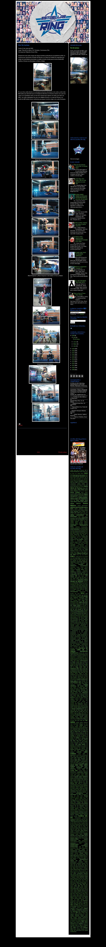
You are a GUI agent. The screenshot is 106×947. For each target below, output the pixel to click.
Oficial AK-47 (73, 802)
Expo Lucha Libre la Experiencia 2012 (79, 670)
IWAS (81, 720)
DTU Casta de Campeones (75, 596)
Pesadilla (72, 819)
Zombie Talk (72, 930)
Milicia (86, 788)
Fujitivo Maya (81, 683)
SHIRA (78, 887)
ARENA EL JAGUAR (74, 497)
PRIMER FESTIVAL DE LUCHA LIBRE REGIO (79, 835)
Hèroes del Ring (73, 707)
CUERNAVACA (73, 574)
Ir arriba (20, 425)
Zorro (83, 930)
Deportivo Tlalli (77, 583)
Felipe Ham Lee (84, 677)
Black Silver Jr (73, 533)
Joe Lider (86, 723)
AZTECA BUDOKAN (74, 529)
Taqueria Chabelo (78, 898)
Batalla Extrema (84, 530)
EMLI (82, 616)
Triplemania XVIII (76, 911)
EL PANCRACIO (79, 611)
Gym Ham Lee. (80, 700)
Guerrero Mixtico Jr (80, 698)
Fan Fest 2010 (79, 674)
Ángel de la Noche (77, 480)
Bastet (80, 530)
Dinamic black (85, 585)
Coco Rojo (77, 558)
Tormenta (86, 904)
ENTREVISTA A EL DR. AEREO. (79, 631)
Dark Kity (82, 577)
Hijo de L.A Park (78, 711)
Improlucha (85, 717)
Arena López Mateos (83, 501)
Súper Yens (81, 897)
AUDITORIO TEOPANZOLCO (79, 525)
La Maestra (83, 735)
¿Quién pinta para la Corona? (77, 470)
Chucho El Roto (78, 550)
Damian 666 (73, 576)
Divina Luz (74, 588)
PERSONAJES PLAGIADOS (81, 817)
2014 (73, 359)
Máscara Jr (76, 784)
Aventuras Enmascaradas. (82, 526)
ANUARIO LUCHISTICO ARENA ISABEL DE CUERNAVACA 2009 (79, 484)
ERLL (71, 646)
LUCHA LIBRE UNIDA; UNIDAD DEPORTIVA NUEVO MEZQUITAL (79, 768)
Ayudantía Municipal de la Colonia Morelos (79, 528)
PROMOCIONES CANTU (79, 844)
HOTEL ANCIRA (79, 716)
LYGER (86, 775)
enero (74, 346)
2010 (73, 367)
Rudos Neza (76, 868)
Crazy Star (85, 573)
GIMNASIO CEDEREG (75, 690)
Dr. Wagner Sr (75, 589)
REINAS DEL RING (76, 860)
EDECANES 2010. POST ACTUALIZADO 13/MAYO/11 (80, 254)
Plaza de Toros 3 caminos (79, 822)
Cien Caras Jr (77, 552)
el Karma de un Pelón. (78, 610)
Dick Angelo (78, 585)
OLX (83, 803)
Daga (86, 574)
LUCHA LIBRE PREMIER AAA (81, 758)
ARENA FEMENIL (83, 497)
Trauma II (81, 908)
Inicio (38, 452)
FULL (86, 683)
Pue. (78, 854)
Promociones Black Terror (79, 843)
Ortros (74, 804)
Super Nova (85, 895)
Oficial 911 (85, 800)
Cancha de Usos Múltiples (76, 539)
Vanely (86, 922)
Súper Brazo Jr (79, 893)
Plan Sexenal (74, 821)
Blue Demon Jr (84, 534)
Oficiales (79, 802)
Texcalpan (86, 902)
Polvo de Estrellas (84, 832)
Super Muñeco (73, 895)
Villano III (77, 925)
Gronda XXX (79, 696)
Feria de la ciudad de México (79, 678)
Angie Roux (72, 482)
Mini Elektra (79, 789)
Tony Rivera (80, 904)
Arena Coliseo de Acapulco (81, 493)
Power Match (79, 834)
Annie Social (80, 482)
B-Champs (83, 529)
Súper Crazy (73, 894)
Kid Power (83, 729)
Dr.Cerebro (72, 590)
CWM (81, 574)
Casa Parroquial (84, 543)
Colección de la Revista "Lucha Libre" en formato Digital (80, 166)
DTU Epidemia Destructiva (77, 597)
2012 (73, 363)
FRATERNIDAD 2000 (75, 682)
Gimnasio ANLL (84, 688)
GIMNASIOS (85, 692)
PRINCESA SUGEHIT (83, 836)
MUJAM (86, 795)
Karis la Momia (79, 727)
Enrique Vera (81, 621)
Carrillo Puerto (81, 542)
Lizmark (72, 742)
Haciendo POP (73, 703)
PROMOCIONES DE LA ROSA (79, 846)
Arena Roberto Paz (83, 511)
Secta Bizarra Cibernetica (75, 883)
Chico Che (81, 549)
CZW (84, 574)
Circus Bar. (78, 554)
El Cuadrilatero (77, 606)
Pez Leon (81, 819)
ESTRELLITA (81, 664)
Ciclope (71, 552)
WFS (71, 927)
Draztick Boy (73, 593)
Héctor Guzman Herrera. (83, 705)
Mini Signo (85, 789)
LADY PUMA (77, 739)
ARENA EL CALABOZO (83, 496)
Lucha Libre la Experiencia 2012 (80, 756)
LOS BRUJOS (78, 745)
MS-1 (82, 795)
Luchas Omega (84, 773)
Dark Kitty (77, 577)
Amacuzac (82, 477)
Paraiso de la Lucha (83, 811)
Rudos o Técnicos (83, 868)
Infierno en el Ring (81, 719)
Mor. (80, 794)
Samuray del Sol (76, 878)
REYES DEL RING (80, 867)
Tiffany (71, 903)
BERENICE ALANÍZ (79, 532)
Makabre (72, 778)
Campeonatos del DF (75, 537)
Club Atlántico (85, 554)
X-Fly (78, 927)
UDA (77, 912)
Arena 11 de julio (83, 485)
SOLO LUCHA (85, 889)
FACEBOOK (72, 674)
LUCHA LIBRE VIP (82, 769)
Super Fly (85, 894)
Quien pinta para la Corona (76, 855)
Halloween (80, 704)
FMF (87, 681)
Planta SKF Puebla (81, 821)
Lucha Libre (85, 749)
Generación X (77, 688)
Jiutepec (81, 724)
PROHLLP (76, 841)
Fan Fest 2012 (73, 675)
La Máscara (77, 736)
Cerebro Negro (82, 547)
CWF (79, 574)
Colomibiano (72, 567)
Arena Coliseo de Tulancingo (77, 495)
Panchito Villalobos (74, 808)
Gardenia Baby (81, 687)
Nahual (77, 797)
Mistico (77, 790)
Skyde (75, 889)
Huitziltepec (72, 717)
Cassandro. (73, 544)
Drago (86, 590)
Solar (80, 889)
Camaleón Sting (84, 535)
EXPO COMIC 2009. (80, 665)
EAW (80, 603)
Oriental (86, 803)
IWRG (72, 722)
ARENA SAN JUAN (75, 512)
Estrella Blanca (79, 661)
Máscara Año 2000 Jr (76, 783)
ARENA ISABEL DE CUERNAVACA (79, 499)
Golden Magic (76, 695)
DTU (82, 593)
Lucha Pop (74, 770)
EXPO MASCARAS (84, 670)
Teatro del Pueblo (74, 899)
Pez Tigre (86, 819)
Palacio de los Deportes (77, 806)
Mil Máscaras (82, 788)
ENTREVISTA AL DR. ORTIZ (76, 643)
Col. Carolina (78, 559)
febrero (75, 344)
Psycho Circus (84, 853)
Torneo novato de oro (82, 907)
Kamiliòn (80, 726)
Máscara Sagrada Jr (83, 784)
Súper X (76, 897)
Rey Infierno (85, 865)
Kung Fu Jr (79, 730)
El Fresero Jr (84, 606)
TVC (74, 912)
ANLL (76, 482)
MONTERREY (73, 792)
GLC (71, 695)
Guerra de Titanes (79, 697)
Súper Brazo (72, 893)
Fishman (83, 681)
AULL (72, 526)
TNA (84, 903)
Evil (74, 665)
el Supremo (79, 614)
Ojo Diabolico (85, 802)
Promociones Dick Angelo (76, 848)
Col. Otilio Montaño (81, 560)
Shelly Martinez (84, 885)
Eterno (71, 665)
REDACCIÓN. (73, 859)
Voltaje (81, 926)
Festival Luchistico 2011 (82, 679)
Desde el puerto (84, 582)
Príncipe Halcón (81, 838)
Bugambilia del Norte (75, 535)
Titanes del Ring (76, 903)
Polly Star (78, 832)
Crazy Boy (79, 573)
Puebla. (83, 854)
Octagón (77, 800)
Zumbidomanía (73, 931)
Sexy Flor (77, 884)
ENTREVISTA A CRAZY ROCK (76, 628)
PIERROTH (72, 820)
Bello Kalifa (72, 532)
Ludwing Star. (73, 775)
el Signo (74, 614)
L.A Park (84, 730)
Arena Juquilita (80, 500)
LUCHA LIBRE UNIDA (83, 763)
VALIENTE (82, 922)
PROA (86, 838)
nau (84, 797)
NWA (74, 801)
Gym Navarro (81, 701)
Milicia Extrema (73, 789)
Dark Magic (72, 578)
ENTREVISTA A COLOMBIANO (81, 626)
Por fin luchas (23, 45)
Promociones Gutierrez (83, 841)
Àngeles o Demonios (74, 481)
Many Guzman (73, 779)
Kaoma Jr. (85, 726)
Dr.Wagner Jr (80, 590)
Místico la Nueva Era (83, 790)
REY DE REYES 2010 (79, 864)
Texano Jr (81, 902)
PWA (87, 854)
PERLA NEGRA (73, 816)
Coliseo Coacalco (74, 563)
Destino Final (82, 584)
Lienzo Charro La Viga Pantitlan (80, 741)
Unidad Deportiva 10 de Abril (81, 913)
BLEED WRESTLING (75, 534)
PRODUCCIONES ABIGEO (79, 839)
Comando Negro (80, 569)
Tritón (71, 912)
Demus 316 (75, 580)
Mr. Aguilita (84, 794)
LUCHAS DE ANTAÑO (75, 773)
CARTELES (77, 543)
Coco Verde (83, 558)
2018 (73, 350)
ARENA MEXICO (75, 503)
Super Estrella (80, 894)
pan (87, 807)
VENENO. (81, 923)
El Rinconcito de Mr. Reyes (80, 613)
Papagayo (77, 811)
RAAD (75, 856)
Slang (78, 889)
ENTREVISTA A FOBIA (75, 634)
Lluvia (84, 742)
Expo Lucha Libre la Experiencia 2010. (79, 667)
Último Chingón (81, 912)
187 (85, 470)
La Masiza (82, 736)
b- (80, 529)
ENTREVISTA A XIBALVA (81, 640)
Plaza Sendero (84, 830)
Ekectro (81, 604)
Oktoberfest (72, 803)
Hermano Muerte (77, 706)
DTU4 (86, 601)
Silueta (71, 888)
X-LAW (81, 927)
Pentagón (86, 814)
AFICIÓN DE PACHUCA (79, 476)
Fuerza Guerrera (74, 683)
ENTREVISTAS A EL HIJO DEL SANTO (79, 645)
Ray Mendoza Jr (74, 858)
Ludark (78, 774)
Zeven (86, 929)
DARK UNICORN (80, 578)
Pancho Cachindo (84, 808)
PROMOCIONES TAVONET (76, 851)
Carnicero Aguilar (74, 542)
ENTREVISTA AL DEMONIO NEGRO (79, 641)
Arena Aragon (73, 489)
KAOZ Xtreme (73, 727)
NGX (87, 797)
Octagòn (81, 800)
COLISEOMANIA (84, 565)
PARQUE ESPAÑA (74, 814)
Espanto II (75, 655)
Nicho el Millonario (74, 798)
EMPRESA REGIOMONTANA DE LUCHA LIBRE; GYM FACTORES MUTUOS (79, 618)
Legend (83, 740)
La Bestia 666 (76, 731)
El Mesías (73, 611)
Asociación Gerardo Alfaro (75, 517)
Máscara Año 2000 (83, 782)
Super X (72, 897)
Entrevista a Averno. (75, 624)
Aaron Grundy (79, 474)
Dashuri (86, 578)
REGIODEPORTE (84, 859)
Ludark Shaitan (84, 774)
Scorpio (81, 882)
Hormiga (72, 716)
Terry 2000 (76, 902)
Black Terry (79, 533)
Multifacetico (72, 797)
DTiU (79, 593)
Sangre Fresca (81, 880)
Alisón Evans (76, 477)
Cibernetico (85, 550)
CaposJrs (86, 540)
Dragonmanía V (84, 591)
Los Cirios (83, 745)
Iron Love (77, 720)
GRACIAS (82, 695)
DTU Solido (81, 600)
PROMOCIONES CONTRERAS (79, 845)
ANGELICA (81, 481)
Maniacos (86, 778)
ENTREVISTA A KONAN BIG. (81, 636)
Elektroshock (78, 615)
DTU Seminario (73, 600)
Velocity (76, 923)
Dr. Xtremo (85, 589)
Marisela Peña (80, 779)
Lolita (76, 744)
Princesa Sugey (74, 838)
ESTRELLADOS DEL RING (82, 663)
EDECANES (85, 603)
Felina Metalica (73, 677)
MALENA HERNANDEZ (79, 778)
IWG (84, 720)
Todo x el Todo (74, 904)
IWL (86, 720)
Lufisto (77, 775)
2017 (73, 352)
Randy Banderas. (84, 856)
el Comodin (83, 605)
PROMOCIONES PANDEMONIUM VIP (79, 850)
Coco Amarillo (85, 556)
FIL (78, 681)
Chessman (85, 548)
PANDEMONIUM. (73, 809)
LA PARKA (76, 737)
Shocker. (86, 887)
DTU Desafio (85, 596)
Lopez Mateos (81, 744)
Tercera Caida (79, 900)
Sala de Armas (77, 869)
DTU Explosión (78, 599)
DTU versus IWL (80, 601)
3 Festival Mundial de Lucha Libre (79, 471)
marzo (75, 341)
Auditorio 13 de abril (74, 520)
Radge (78, 856)
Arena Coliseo (75, 492)
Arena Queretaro (74, 511)
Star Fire (82, 892)
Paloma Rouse (82, 807)
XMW (71, 929)
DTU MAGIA (85, 599)
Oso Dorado (79, 804)
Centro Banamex (80, 545)
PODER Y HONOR (74, 831)
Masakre (76, 782)
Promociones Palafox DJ (81, 849)
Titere (82, 903)
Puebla (80, 854)
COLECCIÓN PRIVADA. (82, 562)
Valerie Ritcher (77, 922)
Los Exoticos (83, 746)
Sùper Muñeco (80, 895)
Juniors (81, 725)
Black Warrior (85, 533)
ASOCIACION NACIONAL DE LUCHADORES (79, 518)
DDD (71, 580)
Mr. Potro (76, 795)
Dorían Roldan (80, 588)
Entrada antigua (62, 452)
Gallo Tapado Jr (74, 687)
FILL (80, 681)
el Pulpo (72, 613)
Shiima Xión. (73, 887)
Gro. (75, 696)
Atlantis (86, 519)
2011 (73, 365)
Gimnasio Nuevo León (75, 692)
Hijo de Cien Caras (78, 710)
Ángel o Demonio (84, 480)
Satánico (77, 882)
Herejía (71, 706)
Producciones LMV (75, 840)
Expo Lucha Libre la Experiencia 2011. (79, 669)
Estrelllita (86, 664)
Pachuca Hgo (85, 804)
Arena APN (85, 488)
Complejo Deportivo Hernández (79, 570)
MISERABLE (72, 790)
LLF (81, 743)
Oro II (71, 804)
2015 (73, 357)
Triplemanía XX (84, 911)
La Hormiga (77, 735)
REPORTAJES (73, 862)
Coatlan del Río (79, 556)
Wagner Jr (85, 926)
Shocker (81, 887)
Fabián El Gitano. (83, 673)
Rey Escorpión (79, 865)
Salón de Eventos (74, 870)
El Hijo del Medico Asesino (80, 608)
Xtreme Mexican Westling (78, 929)
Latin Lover (79, 740)
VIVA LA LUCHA (76, 926)
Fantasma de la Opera (83, 675)
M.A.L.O (72, 777)
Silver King (75, 888)
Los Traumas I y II (79, 749)
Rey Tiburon (72, 867)
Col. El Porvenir (84, 559)
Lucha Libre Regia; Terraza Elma (77, 762)
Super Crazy (85, 893)
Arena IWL (72, 500)
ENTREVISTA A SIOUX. (75, 639)
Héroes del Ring (84, 706)
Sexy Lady (82, 884)
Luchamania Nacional (82, 772)
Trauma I (77, 908)
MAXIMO (86, 785)
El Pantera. (85, 611)
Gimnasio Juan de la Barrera (80, 691)
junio (74, 337)
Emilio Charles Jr (74, 616)
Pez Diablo (76, 819)
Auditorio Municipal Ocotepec (81, 524)
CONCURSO (73, 572)
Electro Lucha (85, 614)
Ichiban (81, 717)
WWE (74, 927)
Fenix (71, 678)
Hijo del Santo (78, 714)
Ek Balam (77, 604)
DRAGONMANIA (74, 591)
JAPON (77, 722)
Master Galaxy (81, 785)
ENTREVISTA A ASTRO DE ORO (81, 623)
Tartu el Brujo (85, 898)
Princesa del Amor (74, 836)
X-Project (85, 927)
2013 (73, 361)
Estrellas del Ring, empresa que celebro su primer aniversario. (80, 224)
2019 (73, 348)
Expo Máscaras (74, 672)
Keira (79, 729)
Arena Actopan (81, 486)
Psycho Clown (73, 854)
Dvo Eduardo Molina (74, 602)
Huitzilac (86, 716)
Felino (78, 677)
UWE (82, 921)
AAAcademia (72, 474)
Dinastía (72, 586)
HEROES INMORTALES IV (78, 709)
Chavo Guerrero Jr (78, 548)
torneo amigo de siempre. (76, 906)
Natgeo (81, 797)
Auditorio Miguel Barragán (76, 522)
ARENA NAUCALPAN (77, 507)
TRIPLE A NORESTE (77, 909)
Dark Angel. (81, 576)
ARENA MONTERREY (83, 505)
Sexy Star (77, 885)
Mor (78, 794)
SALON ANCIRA (84, 869)
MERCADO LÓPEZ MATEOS (76, 787)
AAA (86, 473)
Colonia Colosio (79, 567)
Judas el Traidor (74, 725)
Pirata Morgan (79, 820)
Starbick (86, 892)
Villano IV (81, 925)
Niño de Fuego (78, 799)
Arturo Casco (85, 516)
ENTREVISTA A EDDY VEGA (80, 630)
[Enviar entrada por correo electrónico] (19, 424)
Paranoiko (72, 812)
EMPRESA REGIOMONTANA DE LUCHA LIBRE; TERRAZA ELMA (79, 620)
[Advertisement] (30, 439)
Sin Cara (80, 888)
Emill (79, 616)
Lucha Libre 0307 (74, 750)
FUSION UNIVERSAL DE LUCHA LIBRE (79, 685)
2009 (73, 369)
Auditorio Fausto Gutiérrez (81, 521)
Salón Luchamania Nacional (80, 873)
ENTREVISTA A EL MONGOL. (79, 633)
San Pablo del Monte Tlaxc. (76, 879)
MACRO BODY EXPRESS (81, 777)
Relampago (85, 860)
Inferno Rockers (73, 718)
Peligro (81, 814)
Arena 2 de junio (74, 486)
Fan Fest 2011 (85, 674)
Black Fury (85, 532)
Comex (86, 569)
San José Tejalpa (84, 878)
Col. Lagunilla (73, 560)
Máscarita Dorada (74, 785)
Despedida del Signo (74, 584)
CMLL (72, 556)
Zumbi (86, 930)
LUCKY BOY (73, 774)
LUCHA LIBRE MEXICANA (76, 757)
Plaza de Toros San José (76, 829)
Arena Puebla (84, 510)
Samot (71, 878)
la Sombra (82, 737)
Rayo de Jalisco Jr (83, 858)
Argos (79, 516)
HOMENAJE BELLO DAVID (82, 715)
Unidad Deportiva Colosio (77, 915)
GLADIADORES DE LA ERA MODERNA (79, 693)
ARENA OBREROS (79, 508)
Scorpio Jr (85, 882)
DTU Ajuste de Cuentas (82, 595)
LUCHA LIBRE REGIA (75, 760)
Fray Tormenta (84, 682)
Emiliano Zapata (84, 615)
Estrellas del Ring (74, 664)
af (72, 476)
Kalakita (76, 726)
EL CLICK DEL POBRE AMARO (79, 605)
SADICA (72, 869)
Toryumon (72, 908)
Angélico (86, 481)
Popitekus (72, 834)
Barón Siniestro (75, 530)
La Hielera (80, 732)
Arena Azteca (81, 489)
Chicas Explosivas (74, 549)
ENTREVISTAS (85, 644)
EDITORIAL (72, 604)
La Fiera (76, 732)
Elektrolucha (72, 615)
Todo (87, 903)
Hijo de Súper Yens (79, 712)
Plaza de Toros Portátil (83, 827)
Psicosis (76, 853)
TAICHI (86, 897)
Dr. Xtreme (80, 589)
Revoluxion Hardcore (81, 863)
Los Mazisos (82, 748)
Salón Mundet (73, 874)
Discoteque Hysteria (78, 586)
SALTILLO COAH (84, 877)
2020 (73, 335)
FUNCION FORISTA (75, 684)
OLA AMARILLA (78, 803)
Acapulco (84, 474)
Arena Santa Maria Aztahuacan (81, 513)
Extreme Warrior (74, 673)
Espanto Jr (80, 655)
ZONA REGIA (79, 930)
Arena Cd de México (83, 490)
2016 (73, 355)
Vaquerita (72, 923)
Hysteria (77, 717)
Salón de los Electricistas (79, 872)
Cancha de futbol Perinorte (81, 538)
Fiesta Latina (73, 681)
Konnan (75, 730)
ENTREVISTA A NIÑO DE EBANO (79, 638)
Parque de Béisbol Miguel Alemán (81, 813)
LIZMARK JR (77, 742)
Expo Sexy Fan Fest (83, 672)
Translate (82, 314)
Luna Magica (81, 775)
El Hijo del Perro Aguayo (79, 608)
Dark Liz (86, 577)
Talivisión (72, 898)
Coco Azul (72, 558)
